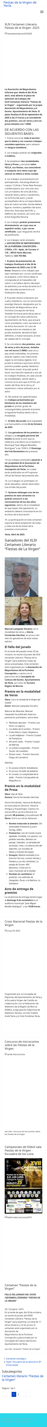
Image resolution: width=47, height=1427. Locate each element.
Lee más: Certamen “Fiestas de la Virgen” (22, 1349)
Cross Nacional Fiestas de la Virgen (23, 923)
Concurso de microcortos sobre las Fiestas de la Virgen (22, 1044)
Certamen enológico (16, 1358)
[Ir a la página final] (27, 1394)
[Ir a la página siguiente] (22, 1394)
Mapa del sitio (7, 1419)
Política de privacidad (25, 1419)
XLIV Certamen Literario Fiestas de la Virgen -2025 (22, 26)
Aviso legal (6, 1422)
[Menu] (41, 12)
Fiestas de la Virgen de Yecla (20, 4)
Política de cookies (21, 1422)
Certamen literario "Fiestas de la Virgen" (22, 1378)
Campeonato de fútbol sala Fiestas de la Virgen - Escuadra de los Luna (23, 1150)
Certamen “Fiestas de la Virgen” (20, 1286)
